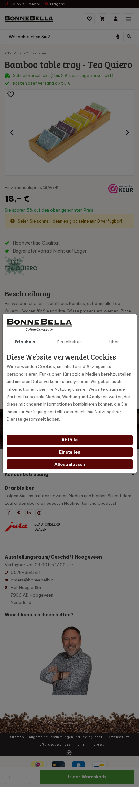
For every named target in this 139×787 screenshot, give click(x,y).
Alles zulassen (69, 464)
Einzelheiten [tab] (69, 341)
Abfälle (69, 439)
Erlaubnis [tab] (25, 341)
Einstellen (69, 452)
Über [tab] (114, 341)
